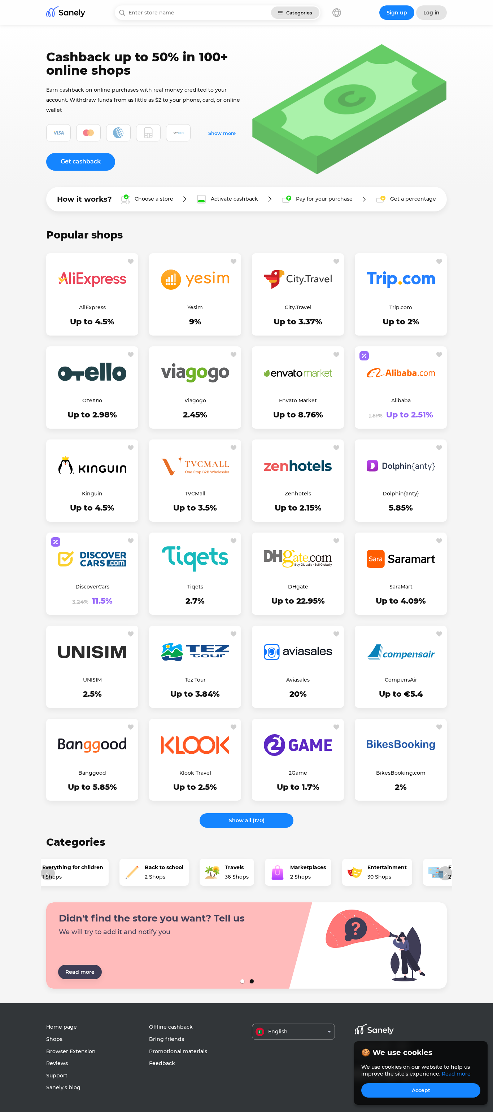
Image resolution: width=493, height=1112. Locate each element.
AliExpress (92, 307)
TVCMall (195, 493)
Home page (61, 1027)
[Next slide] (445, 873)
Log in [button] (431, 12)
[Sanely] (65, 12)
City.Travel (298, 307)
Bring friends (166, 1039)
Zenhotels (298, 493)
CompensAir (401, 680)
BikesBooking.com (401, 773)
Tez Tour (195, 680)
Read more (80, 972)
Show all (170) (247, 820)
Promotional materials (178, 1051)
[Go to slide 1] (241, 981)
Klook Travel (195, 773)
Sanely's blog (63, 1087)
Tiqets (195, 586)
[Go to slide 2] (251, 981)
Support (56, 1075)
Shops (54, 1039)
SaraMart (401, 586)
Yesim (195, 307)
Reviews (57, 1063)
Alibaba (401, 400)
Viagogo (195, 400)
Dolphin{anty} (401, 493)
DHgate (298, 586)
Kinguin (92, 493)
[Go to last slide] (48, 873)
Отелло (92, 400)
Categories (299, 13)
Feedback (162, 1063)
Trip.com (400, 307)
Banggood (92, 773)
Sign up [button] (397, 12)
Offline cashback (171, 1027)
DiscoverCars (92, 586)
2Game (298, 773)
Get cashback (81, 161)
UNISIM (92, 680)
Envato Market (298, 400)
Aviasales (298, 680)
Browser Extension (71, 1051)
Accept (421, 1090)
